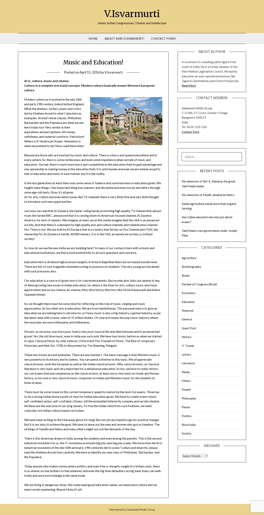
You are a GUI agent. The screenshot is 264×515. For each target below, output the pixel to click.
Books (186, 275)
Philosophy (189, 398)
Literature (188, 363)
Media (186, 372)
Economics (188, 293)
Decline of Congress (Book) (199, 284)
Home (93, 38)
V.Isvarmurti (132, 14)
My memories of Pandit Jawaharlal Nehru (208, 195)
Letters (186, 354)
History (187, 337)
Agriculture (189, 258)
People (186, 389)
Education (188, 302)
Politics (187, 416)
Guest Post (189, 328)
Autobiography (191, 266)
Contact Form (163, 38)
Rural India (189, 424)
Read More (189, 85)
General (187, 319)
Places (186, 407)
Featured (187, 310)
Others (186, 380)
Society (186, 433)
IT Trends (188, 345)
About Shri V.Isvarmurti (125, 38)
